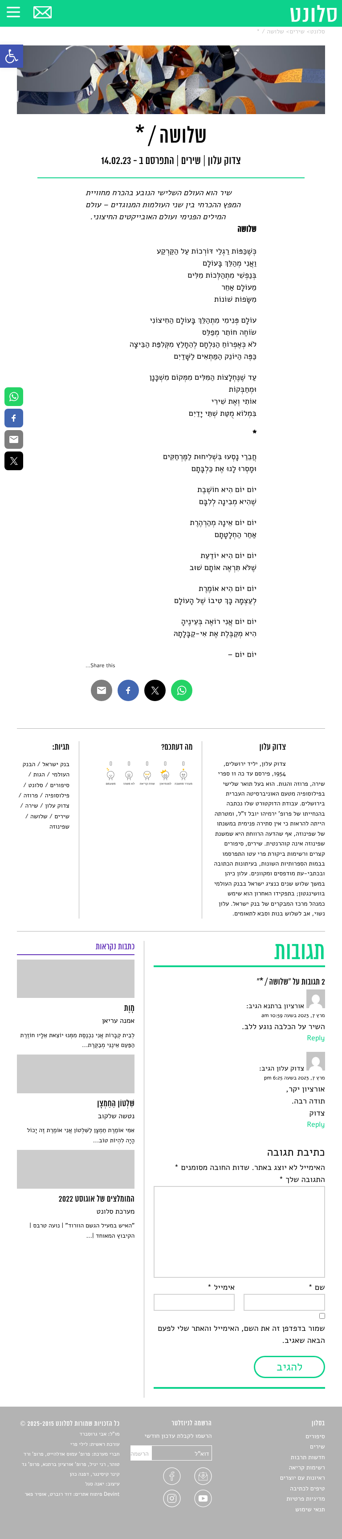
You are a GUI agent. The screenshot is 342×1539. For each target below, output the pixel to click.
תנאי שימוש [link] (310, 1509)
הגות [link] (39, 774)
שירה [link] (31, 805)
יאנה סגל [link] (94, 1484)
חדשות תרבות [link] (308, 1457)
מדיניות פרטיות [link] (305, 1498)
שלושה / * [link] (270, 31)
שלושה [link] (38, 816)
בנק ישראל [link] (55, 764)
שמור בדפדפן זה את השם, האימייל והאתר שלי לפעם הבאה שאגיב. (241, 1334)
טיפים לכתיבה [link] (307, 1488)
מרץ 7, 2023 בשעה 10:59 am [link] (293, 1015)
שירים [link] (297, 31)
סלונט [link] (317, 31)
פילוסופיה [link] (57, 795)
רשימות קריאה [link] (307, 1467)
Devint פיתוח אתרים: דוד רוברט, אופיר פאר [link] (71, 1494)
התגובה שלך (302, 1179)
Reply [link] (316, 1038)
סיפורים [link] (59, 785)
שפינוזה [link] (59, 826)
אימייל (221, 1287)
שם (316, 1287)
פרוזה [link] (31, 795)
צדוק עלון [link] (57, 805)
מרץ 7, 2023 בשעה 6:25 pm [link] (294, 1078)
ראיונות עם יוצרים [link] (302, 1477)
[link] (11, 56)
